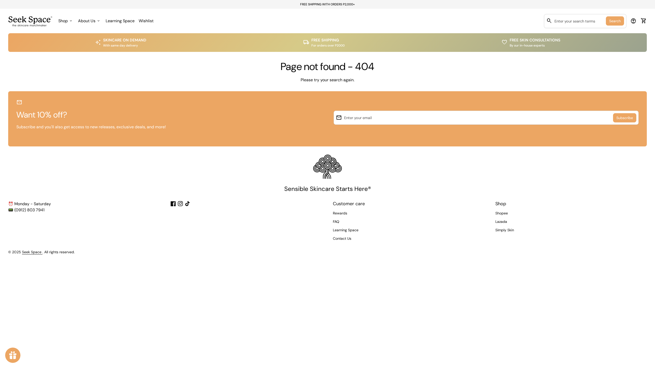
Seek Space (32, 252)
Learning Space (120, 21)
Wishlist (147, 22)
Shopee (501, 213)
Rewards (340, 213)
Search (615, 21)
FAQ (336, 221)
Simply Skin (504, 230)
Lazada (501, 221)
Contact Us (342, 238)
